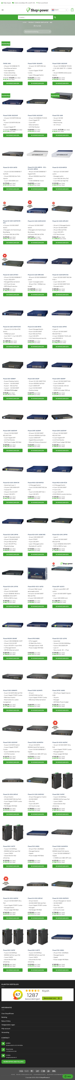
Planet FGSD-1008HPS (10, 690)
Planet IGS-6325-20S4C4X (11, 482)
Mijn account (5, 1028)
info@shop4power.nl (11, 1057)
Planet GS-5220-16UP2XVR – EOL (12, 222)
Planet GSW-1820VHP (10, 430)
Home (25, 22)
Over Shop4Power (7, 1013)
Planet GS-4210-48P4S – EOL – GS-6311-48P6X (37, 168)
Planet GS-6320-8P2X (34, 327)
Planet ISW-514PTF (9, 846)
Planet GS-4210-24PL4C (10, 794)
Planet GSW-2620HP (34, 430)
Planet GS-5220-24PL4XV (60, 221)
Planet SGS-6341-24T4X (10, 586)
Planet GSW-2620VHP (59, 430)
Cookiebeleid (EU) (39, 1074)
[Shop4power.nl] (37, 10)
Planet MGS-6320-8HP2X (36, 482)
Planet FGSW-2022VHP (10, 115)
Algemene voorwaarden (55, 1074)
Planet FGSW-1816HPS (35, 63)
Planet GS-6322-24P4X (59, 327)
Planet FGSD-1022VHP (10, 742)
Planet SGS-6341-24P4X (59, 534)
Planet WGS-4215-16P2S (35, 586)
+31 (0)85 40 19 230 (11, 1051)
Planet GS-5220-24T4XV (10, 275)
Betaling (4, 1017)
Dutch (56, 10)
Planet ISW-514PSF (58, 794)
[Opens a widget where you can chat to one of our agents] (67, 1076)
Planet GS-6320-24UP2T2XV (12, 327)
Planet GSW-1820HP (58, 378)
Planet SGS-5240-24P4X (10, 534)
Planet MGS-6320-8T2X (59, 482)
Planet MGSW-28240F (10, 638)
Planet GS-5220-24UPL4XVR (37, 221)
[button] (2, 10)
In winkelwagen (37, 189)
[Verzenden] (55, 17)
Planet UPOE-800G (34, 638)
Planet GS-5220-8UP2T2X (60, 275)
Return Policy (6, 1021)
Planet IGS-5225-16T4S (59, 638)
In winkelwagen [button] (12, 83)
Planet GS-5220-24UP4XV (36, 794)
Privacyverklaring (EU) (24, 1074)
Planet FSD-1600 (57, 115)
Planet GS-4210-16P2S (10, 167)
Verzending (5, 1032)
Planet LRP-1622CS (58, 586)
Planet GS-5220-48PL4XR (36, 275)
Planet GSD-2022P (33, 378)
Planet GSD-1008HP (9, 378)
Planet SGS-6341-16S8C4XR (36, 534)
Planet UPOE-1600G (58, 690)
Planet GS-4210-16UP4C (60, 742)
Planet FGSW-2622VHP (35, 115)
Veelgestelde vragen (8, 1025)
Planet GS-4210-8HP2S (59, 167)
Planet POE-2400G (33, 846)
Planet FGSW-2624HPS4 (35, 742)
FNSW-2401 (7, 63)
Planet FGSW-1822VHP (59, 63)
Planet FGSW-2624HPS (35, 690)
